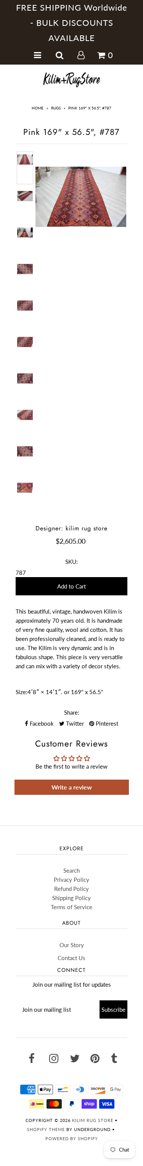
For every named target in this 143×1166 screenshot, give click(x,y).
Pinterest (106, 723)
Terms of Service (71, 906)
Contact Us (71, 957)
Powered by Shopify (71, 1138)
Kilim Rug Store (92, 1120)
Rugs (56, 108)
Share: (71, 712)
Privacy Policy (71, 879)
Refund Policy (71, 888)
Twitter (74, 723)
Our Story (71, 944)
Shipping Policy (71, 897)
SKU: (71, 561)
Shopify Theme (46, 1129)
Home (37, 108)
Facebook (41, 723)
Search (71, 870)
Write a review (71, 787)
